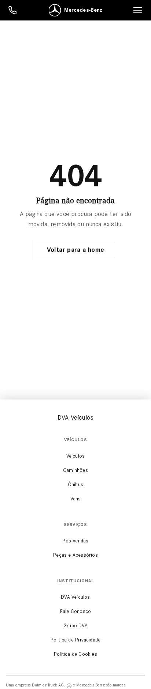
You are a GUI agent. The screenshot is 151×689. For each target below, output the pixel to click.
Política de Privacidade (76, 640)
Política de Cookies (75, 654)
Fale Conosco (75, 611)
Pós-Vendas (75, 541)
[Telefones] (12, 10)
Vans (75, 499)
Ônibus (75, 484)
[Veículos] (137, 10)
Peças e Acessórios (75, 555)
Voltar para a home (75, 250)
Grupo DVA (75, 625)
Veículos (75, 456)
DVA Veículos (75, 597)
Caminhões (75, 470)
